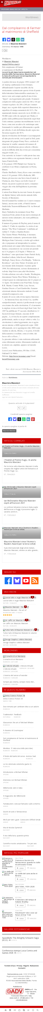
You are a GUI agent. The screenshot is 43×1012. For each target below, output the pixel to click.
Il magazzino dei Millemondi (14, 796)
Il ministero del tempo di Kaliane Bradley (25, 900)
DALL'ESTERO (10, 453)
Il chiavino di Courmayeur (13, 730)
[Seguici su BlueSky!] (17, 581)
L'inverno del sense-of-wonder (15, 675)
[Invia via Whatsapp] (18, 40)
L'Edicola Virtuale (26, 666)
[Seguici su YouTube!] (26, 581)
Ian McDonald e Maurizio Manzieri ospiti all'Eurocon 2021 (20, 501)
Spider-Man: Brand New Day (10, 9)
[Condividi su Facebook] (4, 40)
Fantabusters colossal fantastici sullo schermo (21, 804)
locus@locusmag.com (10, 359)
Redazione (34, 966)
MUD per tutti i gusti (11, 820)
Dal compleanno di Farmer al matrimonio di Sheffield (20, 739)
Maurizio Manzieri (19, 44)
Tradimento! (8, 714)
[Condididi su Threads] (13, 40)
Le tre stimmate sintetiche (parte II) (17, 764)
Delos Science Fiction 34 (13, 699)
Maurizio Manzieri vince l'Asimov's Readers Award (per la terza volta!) (20, 542)
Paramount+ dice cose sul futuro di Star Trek (26, 914)
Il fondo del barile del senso (14, 756)
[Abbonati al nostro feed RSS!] (35, 581)
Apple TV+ (25, 9)
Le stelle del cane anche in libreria (26, 874)
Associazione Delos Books (21, 980)
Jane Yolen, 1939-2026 (25, 886)
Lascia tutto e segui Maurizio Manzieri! (18, 600)
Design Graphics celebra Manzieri (16, 642)
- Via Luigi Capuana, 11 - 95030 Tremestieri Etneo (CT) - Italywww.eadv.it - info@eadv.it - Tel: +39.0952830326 (23, 994)
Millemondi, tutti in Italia (12, 788)
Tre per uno (32, 843)
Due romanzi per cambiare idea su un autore (21, 706)
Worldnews (31, 17)
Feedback (18, 714)
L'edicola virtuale (9, 669)
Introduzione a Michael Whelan (15, 772)
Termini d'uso (10, 966)
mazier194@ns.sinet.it (10, 64)
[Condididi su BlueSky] (9, 40)
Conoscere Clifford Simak (30, 820)
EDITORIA (18, 871)
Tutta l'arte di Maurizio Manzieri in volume (20, 633)
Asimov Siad (31, 756)
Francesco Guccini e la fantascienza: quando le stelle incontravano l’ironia (27, 862)
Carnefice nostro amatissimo (14, 843)
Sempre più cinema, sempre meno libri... (19, 682)
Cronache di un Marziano (13, 659)
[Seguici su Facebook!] (8, 581)
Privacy (19, 966)
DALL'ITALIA (10, 494)
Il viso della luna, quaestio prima (16, 835)
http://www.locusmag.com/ (19, 356)
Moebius (6, 748)
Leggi (21, 868)
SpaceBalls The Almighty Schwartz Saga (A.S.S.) (20, 939)
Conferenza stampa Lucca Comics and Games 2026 (19, 951)
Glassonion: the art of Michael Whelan (18, 722)
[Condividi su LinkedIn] (22, 40)
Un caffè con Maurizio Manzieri (15, 623)
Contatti (21, 968)
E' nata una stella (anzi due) (22, 748)
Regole (26, 966)
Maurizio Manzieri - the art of (14, 610)
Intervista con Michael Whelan (15, 780)
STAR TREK (18, 910)
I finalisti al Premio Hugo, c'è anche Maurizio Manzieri (20, 461)
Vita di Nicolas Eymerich (12, 827)
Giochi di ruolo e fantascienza (15, 812)
